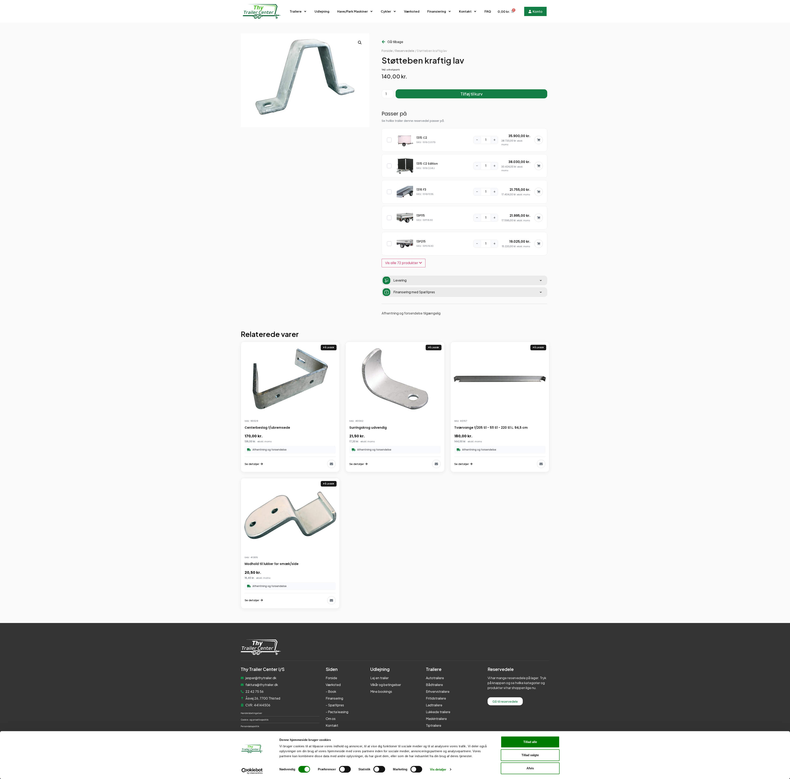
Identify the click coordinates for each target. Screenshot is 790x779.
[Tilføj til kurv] (538, 140)
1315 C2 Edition (427, 164)
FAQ (487, 11)
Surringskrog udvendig (368, 427)
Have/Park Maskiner (352, 11)
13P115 (420, 215)
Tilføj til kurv (471, 93)
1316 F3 (421, 189)
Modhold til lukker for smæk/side (272, 564)
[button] (360, 42)
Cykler (386, 11)
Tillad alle (530, 742)
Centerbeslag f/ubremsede (267, 427)
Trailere (296, 11)
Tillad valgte (530, 755)
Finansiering (436, 11)
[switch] (345, 769)
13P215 (421, 241)
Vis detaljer (438, 769)
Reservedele (404, 50)
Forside (387, 50)
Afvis (530, 768)
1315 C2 (421, 138)
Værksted (411, 11)
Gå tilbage (395, 42)
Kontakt (465, 11)
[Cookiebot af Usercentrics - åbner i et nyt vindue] (252, 771)
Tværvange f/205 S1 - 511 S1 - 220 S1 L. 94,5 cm (491, 427)
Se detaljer (252, 464)
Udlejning (322, 11)
